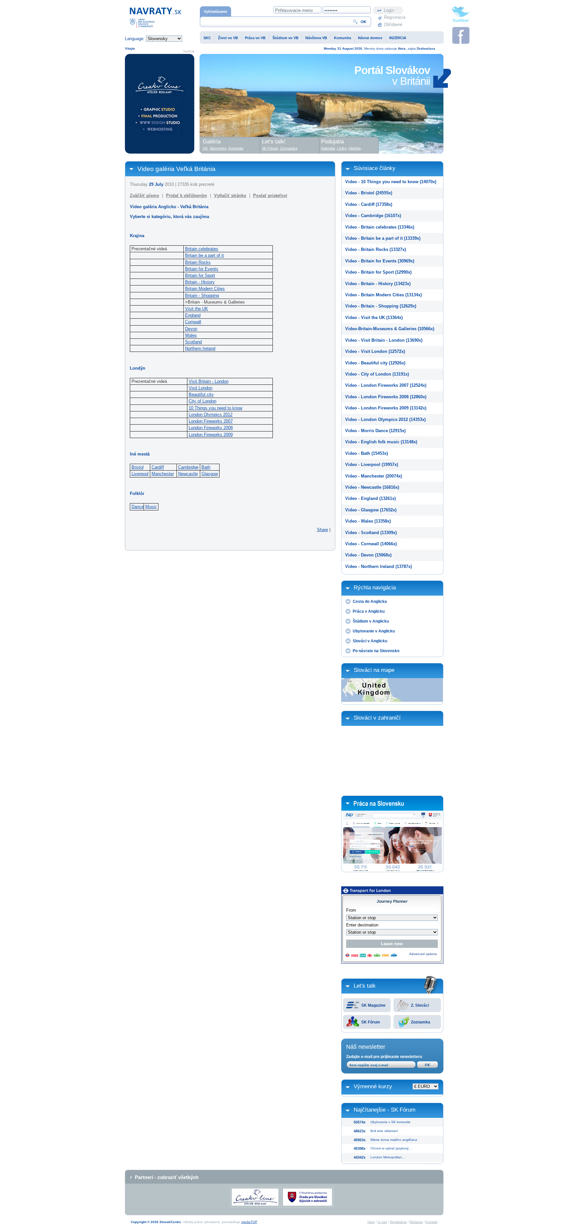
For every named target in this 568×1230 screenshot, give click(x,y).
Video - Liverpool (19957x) (371, 464)
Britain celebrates (201, 248)
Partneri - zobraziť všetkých (167, 1177)
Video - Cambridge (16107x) (373, 215)
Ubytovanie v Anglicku (374, 631)
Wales (191, 335)
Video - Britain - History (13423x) (378, 283)
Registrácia (394, 17)
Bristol (137, 467)
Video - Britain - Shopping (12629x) (380, 306)
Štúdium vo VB (285, 38)
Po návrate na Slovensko (376, 651)
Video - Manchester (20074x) (373, 476)
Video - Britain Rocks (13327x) (375, 249)
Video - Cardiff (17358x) (368, 204)
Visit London (200, 387)
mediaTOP (249, 1222)
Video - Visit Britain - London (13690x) (383, 340)
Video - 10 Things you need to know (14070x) (390, 181)
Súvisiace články (374, 168)
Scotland (193, 341)
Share (322, 529)
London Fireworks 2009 (211, 434)
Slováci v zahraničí (377, 718)
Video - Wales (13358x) (368, 521)
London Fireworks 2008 (211, 427)
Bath (205, 467)
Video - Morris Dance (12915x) (375, 430)
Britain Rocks (198, 262)
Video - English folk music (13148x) (381, 441)
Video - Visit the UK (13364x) (374, 317)
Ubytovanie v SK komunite (390, 1122)
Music (151, 506)
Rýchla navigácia (375, 587)
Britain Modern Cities (205, 288)
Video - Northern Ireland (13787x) (378, 566)
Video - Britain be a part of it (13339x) (382, 238)
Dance (137, 506)
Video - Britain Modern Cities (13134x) (383, 294)
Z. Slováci (420, 1005)
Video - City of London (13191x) (377, 374)
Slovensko (218, 148)
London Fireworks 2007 (211, 421)
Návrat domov (370, 38)
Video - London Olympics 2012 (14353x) (385, 419)
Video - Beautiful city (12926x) (375, 362)
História (354, 148)
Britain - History (200, 282)
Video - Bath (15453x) (366, 453)
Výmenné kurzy (373, 1086)
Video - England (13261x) (370, 498)
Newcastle (188, 473)
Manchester (163, 473)
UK (205, 148)
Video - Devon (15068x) (368, 555)
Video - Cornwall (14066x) (371, 543)
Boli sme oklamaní (384, 1131)
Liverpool (140, 473)
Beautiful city (201, 394)
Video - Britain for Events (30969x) (379, 260)
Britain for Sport (200, 275)
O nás (382, 1222)
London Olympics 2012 (210, 414)
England (193, 315)
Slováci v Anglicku (370, 641)
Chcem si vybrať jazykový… (391, 1148)
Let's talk (365, 986)
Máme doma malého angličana (393, 1140)
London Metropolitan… (387, 1157)
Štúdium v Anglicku (371, 621)
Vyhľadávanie (215, 11)
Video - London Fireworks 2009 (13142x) (385, 408)
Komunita (342, 38)
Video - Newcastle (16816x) (372, 487)
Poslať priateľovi (270, 195)
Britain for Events (201, 268)
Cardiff (158, 467)
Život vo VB (228, 38)
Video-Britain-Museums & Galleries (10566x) (389, 328)
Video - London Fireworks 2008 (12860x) (385, 396)
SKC (207, 38)
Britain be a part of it (204, 255)
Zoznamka (420, 1022)
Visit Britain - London (208, 381)
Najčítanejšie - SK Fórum (384, 1110)
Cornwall (193, 321)
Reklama (416, 1222)
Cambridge (188, 467)
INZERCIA (397, 38)
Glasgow (209, 473)
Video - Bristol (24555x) (368, 192)
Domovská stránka (143, 9)
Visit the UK (196, 308)
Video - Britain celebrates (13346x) (379, 227)
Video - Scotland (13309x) (371, 532)
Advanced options (423, 954)
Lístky (341, 148)
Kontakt (432, 1222)
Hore (371, 1222)
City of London (202, 401)
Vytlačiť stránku (230, 195)
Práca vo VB (255, 38)
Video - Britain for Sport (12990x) (378, 272)
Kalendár (328, 148)
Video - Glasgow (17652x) (370, 509)
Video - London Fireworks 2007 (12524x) (385, 385)
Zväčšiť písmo (144, 195)
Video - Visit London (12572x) (375, 351)
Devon (191, 328)
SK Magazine (373, 1005)
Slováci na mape (374, 670)
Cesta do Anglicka (370, 601)
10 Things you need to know (215, 408)
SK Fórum (370, 1022)
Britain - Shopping (202, 295)
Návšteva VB (316, 38)
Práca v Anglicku (369, 611)
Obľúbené (393, 24)
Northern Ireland (200, 348)
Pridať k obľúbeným (186, 195)
